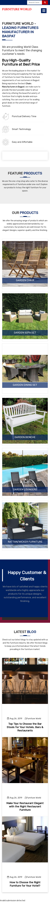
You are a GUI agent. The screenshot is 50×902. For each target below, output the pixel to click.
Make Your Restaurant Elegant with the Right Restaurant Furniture (25, 806)
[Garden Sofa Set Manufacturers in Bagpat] (25, 316)
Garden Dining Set (25, 385)
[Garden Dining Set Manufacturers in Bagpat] (25, 368)
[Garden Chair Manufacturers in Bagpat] (25, 264)
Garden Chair (25, 280)
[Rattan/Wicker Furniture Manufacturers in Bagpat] (25, 525)
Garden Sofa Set (25, 332)
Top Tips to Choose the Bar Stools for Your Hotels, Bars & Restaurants (25, 727)
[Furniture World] (16, 9)
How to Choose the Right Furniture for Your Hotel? (25, 884)
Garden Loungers (25, 489)
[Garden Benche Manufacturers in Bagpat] (25, 421)
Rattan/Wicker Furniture (25, 542)
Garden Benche (25, 437)
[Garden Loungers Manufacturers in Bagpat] (25, 473)
